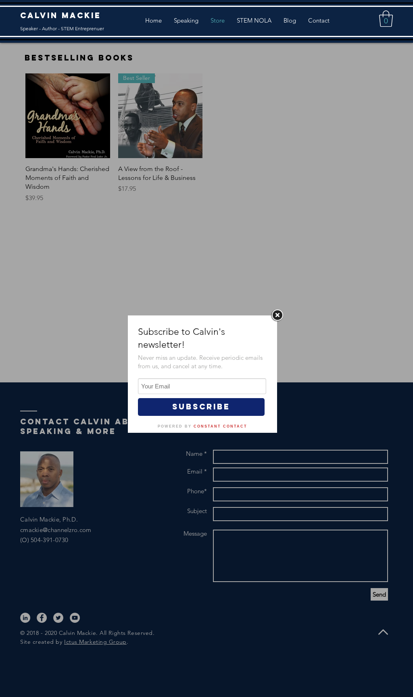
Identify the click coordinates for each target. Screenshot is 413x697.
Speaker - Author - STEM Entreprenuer (62, 28)
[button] (386, 18)
